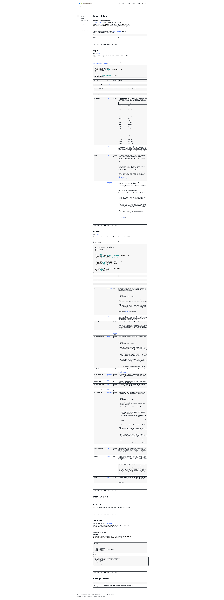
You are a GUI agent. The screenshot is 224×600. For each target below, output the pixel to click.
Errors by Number (84, 24)
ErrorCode (98, 256)
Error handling (125, 424)
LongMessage (98, 262)
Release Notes (108, 10)
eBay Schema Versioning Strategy (125, 178)
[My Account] (143, 3)
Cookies (104, 596)
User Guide (79, 10)
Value (98, 258)
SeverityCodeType (106, 263)
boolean (108, 69)
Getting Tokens (98, 22)
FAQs (77, 594)
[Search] (146, 3)
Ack (96, 250)
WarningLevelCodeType (106, 75)
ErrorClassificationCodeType (112, 255)
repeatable (115, 333)
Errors (96, 254)
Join (119, 3)
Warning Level (122, 217)
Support (138, 3)
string (103, 71)
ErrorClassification (100, 255)
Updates (133, 3)
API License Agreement (110, 594)
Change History (114, 44)
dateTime (102, 269)
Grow (129, 3)
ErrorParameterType (116, 257)
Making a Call (86, 10)
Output (98, 44)
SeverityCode (99, 263)
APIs (104, 594)
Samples (108, 44)
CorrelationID (98, 253)
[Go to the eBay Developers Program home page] (84, 4)
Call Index (83, 16)
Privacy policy (100, 596)
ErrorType (101, 254)
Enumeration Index (84, 20)
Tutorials (101, 10)
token (102, 256)
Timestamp (97, 269)
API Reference (94, 10)
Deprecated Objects (84, 30)
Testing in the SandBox (117, 31)
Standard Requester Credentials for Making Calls (100, 63)
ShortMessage (99, 264)
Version (97, 74)
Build (96, 251)
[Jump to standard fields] (108, 84)
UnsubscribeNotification (100, 69)
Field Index (83, 18)
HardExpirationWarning (100, 268)
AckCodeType (100, 250)
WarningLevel (98, 75)
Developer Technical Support (96, 594)
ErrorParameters (99, 257)
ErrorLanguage (98, 71)
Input (95, 225)
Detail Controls (103, 44)
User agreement (95, 596)
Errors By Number (123, 372)
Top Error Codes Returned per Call (86, 27)
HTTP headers (122, 177)
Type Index (83, 22)
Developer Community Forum (85, 594)
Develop (123, 3)
